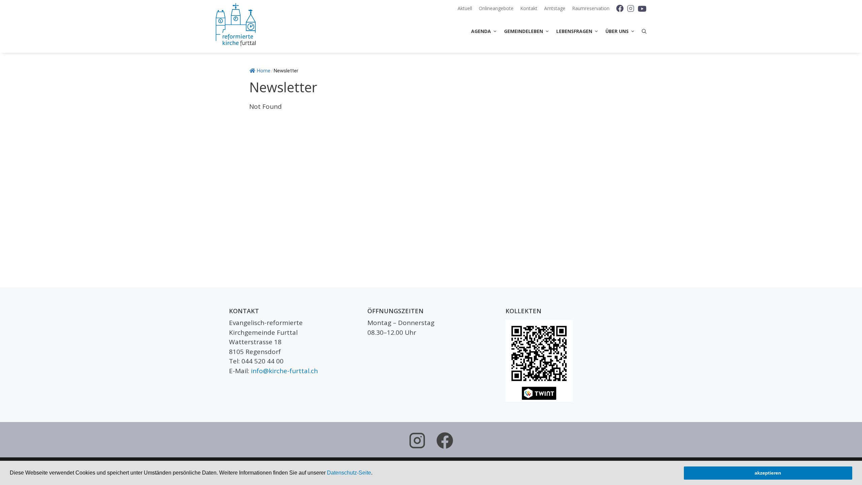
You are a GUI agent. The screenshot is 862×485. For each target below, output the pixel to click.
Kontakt (528, 8)
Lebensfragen (574, 31)
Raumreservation (590, 8)
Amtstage (554, 8)
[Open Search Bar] (642, 31)
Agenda (481, 31)
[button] (375, 474)
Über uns (617, 31)
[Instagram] (630, 8)
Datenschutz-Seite (349, 473)
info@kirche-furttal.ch (284, 370)
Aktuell (465, 8)
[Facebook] (617, 8)
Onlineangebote (496, 8)
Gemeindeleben (523, 31)
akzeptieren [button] (768, 473)
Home (263, 71)
